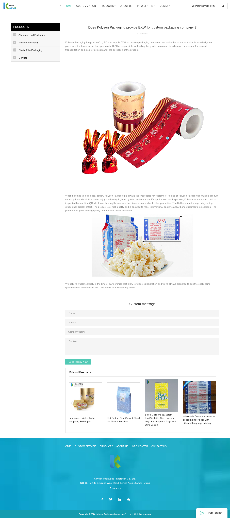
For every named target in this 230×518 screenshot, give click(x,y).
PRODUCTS (107, 6)
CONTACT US (167, 6)
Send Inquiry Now (78, 361)
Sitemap (116, 488)
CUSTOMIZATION (86, 6)
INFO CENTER (145, 6)
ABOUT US (126, 6)
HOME (68, 6)
